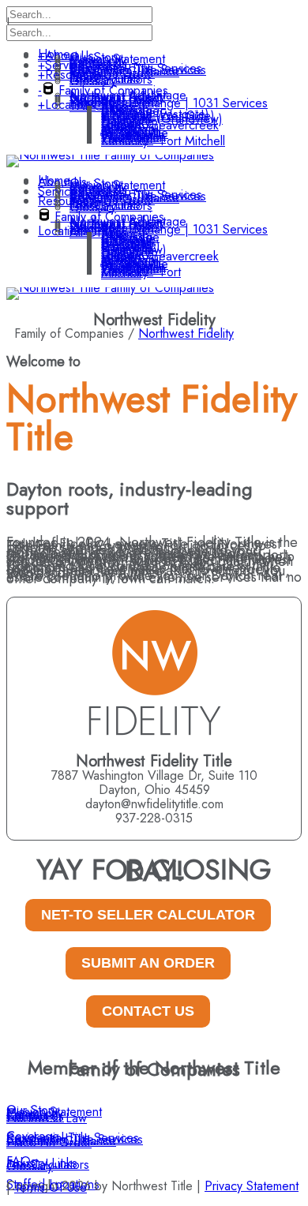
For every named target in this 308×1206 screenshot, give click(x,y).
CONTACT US (148, 1011)
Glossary (29, 1166)
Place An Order (49, 1142)
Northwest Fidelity (186, 333)
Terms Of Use (50, 1187)
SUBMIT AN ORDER (148, 963)
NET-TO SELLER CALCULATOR (148, 915)
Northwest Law (46, 1118)
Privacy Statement (252, 1186)
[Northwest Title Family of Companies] (110, 155)
